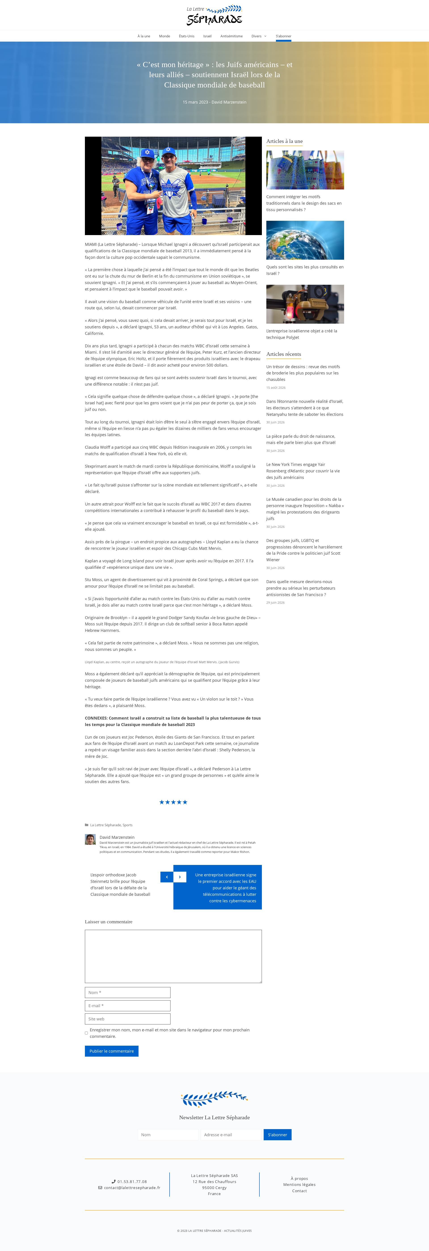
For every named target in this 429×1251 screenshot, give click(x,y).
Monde (164, 36)
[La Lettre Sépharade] (214, 14)
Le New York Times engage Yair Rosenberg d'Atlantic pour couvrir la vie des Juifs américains (303, 471)
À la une (144, 36)
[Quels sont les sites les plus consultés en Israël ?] (305, 256)
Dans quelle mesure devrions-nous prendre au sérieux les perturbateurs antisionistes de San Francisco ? (300, 588)
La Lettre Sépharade (105, 825)
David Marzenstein (229, 102)
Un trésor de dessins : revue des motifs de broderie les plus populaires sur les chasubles (303, 373)
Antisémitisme (232, 36)
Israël (207, 36)
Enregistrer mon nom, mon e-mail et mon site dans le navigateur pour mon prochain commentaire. (170, 1033)
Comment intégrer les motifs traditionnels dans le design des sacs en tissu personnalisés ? (304, 203)
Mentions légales (299, 1184)
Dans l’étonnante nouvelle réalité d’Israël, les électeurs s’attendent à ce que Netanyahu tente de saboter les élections (304, 408)
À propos (299, 1178)
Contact (299, 1190)
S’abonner (283, 36)
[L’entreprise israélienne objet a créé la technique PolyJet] (305, 320)
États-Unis (186, 36)
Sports (127, 825)
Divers (256, 36)
